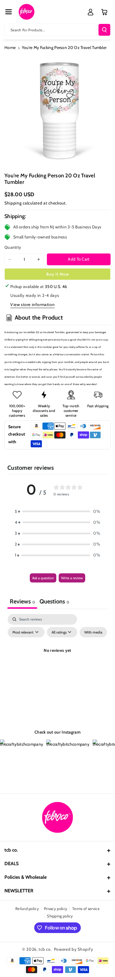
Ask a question (43, 578)
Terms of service (86, 908)
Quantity (12, 247)
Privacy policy (55, 908)
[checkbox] (93, 632)
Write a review (72, 578)
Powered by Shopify (73, 949)
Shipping (13, 203)
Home (10, 47)
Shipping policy (60, 916)
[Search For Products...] (104, 30)
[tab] (54, 602)
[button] (8, 12)
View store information (32, 304)
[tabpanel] (57, 664)
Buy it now (57, 274)
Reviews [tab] (22, 601)
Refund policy (27, 908)
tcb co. (45, 949)
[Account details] (90, 12)
